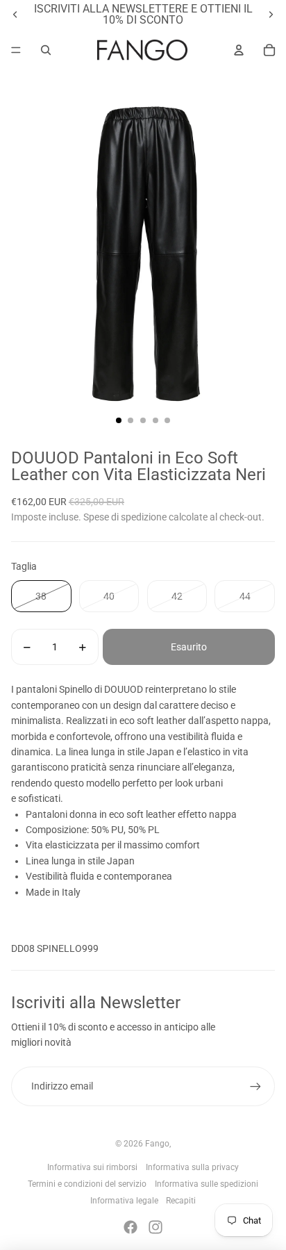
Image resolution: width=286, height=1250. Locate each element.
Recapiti (181, 1201)
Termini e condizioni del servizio (87, 1184)
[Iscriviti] (255, 1086)
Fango (157, 1144)
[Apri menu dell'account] (239, 50)
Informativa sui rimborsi (92, 1167)
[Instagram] (155, 1227)
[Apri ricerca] (46, 50)
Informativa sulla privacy (192, 1167)
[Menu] (16, 50)
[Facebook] (130, 1227)
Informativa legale (124, 1201)
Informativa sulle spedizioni (206, 1184)
